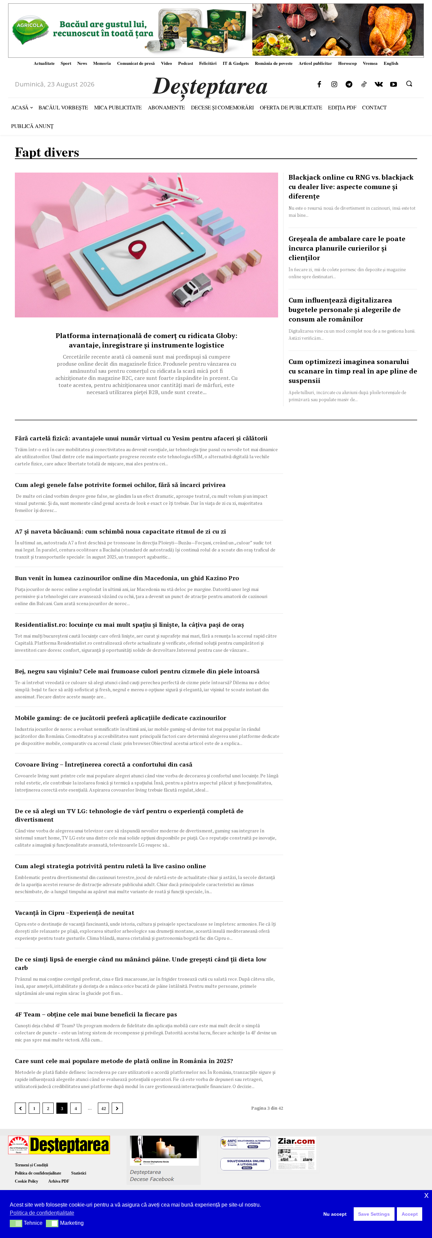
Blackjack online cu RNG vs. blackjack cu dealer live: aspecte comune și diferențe (351, 187)
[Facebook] (319, 85)
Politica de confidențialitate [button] (42, 1213)
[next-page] (117, 1108)
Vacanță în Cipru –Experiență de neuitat (74, 912)
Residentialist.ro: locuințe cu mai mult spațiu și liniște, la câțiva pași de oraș (129, 624)
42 (103, 1108)
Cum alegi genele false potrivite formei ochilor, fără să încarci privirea (120, 485)
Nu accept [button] (335, 1214)
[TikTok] (364, 85)
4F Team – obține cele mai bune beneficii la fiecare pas (96, 1014)
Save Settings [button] (374, 1214)
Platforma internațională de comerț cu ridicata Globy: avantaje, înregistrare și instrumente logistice (146, 340)
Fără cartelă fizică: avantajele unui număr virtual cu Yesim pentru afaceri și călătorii (141, 438)
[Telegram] (349, 85)
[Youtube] (393, 85)
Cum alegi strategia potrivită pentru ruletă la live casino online (111, 866)
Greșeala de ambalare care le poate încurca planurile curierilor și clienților (347, 248)
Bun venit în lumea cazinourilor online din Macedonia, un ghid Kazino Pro (127, 578)
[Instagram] (334, 85)
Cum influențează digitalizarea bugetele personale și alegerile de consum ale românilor (345, 309)
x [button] (426, 1195)
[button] (409, 83)
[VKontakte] (378, 85)
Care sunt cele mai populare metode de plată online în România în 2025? (124, 1061)
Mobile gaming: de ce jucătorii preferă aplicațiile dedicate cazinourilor (120, 718)
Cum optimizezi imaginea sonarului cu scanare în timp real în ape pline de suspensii (353, 371)
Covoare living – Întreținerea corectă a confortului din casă (103, 764)
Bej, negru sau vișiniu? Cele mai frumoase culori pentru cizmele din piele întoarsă (137, 671)
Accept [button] (410, 1214)
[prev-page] (20, 1108)
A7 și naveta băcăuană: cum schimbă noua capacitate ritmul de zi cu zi (120, 531)
